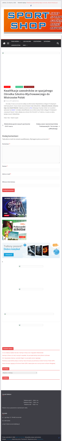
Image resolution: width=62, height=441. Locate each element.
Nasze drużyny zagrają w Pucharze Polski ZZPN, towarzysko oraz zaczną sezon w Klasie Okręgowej (28, 363)
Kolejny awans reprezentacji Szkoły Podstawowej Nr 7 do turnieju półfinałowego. (47, 126)
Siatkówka (47, 41)
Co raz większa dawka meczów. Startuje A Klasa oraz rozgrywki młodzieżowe (22, 352)
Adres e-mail (6, 174)
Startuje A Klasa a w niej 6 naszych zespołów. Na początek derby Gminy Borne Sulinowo (26, 355)
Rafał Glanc (16, 101)
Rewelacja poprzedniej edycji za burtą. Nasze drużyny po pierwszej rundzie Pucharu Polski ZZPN (42, 3)
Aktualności (7, 86)
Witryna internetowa (8, 182)
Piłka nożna (15, 41)
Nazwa (5, 166)
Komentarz (6, 144)
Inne (24, 45)
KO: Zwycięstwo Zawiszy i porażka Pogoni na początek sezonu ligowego (21, 358)
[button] (20, 41)
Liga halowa (27, 41)
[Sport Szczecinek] (4, 43)
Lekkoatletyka (15, 45)
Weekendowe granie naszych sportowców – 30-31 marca (17, 125)
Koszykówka (37, 41)
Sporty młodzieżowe (29, 86)
